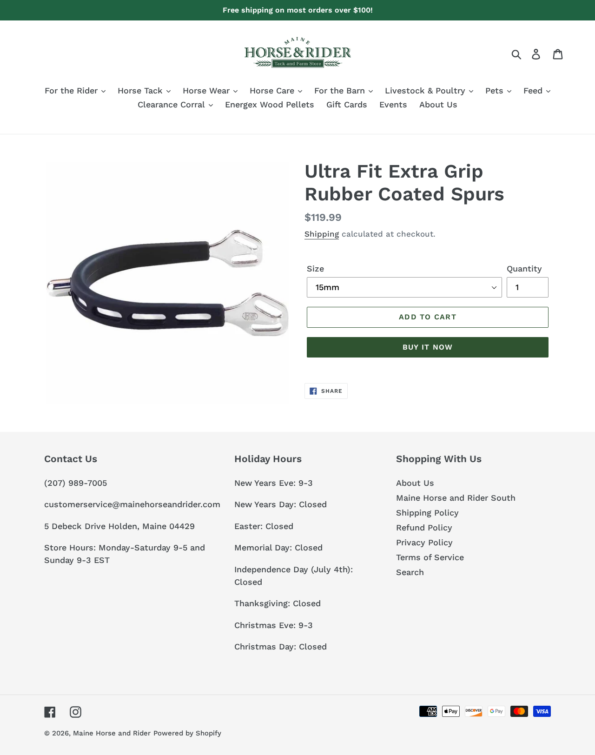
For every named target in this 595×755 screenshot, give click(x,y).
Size (315, 268)
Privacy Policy (424, 542)
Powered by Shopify (187, 733)
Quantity (524, 268)
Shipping (321, 233)
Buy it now (428, 347)
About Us (415, 483)
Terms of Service (430, 557)
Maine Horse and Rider (112, 733)
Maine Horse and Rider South (456, 498)
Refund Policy (424, 527)
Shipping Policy (427, 512)
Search (410, 572)
